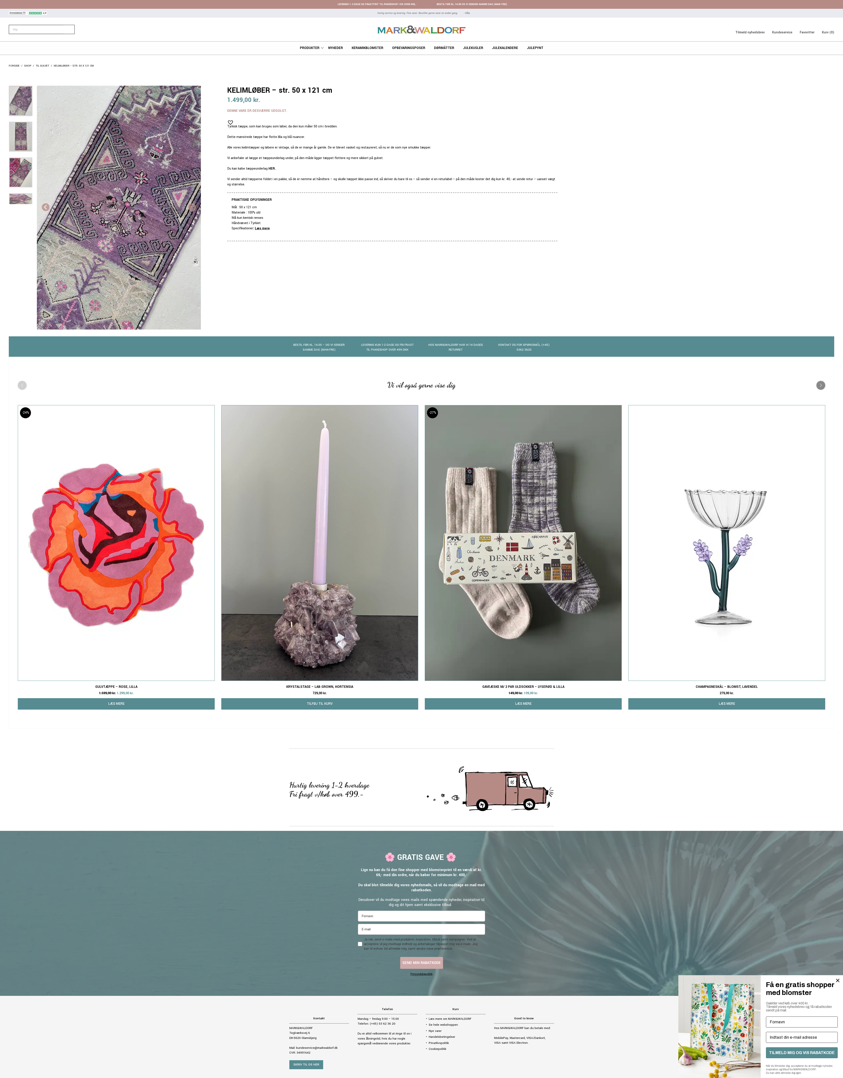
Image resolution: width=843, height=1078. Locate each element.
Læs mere (262, 228)
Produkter (309, 48)
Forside (14, 66)
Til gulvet (42, 66)
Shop (27, 66)
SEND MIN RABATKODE (421, 962)
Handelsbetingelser (442, 1037)
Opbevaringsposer (408, 48)
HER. (272, 168)
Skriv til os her (306, 1064)
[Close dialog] (837, 980)
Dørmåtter (444, 48)
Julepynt (535, 48)
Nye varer (435, 1031)
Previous (45, 207)
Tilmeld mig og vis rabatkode (802, 1053)
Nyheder (335, 48)
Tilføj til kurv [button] (320, 703)
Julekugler (473, 48)
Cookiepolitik (437, 1049)
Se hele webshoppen (443, 1025)
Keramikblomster (367, 48)
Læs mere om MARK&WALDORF (450, 1019)
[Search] (68, 29)
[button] (229, 121)
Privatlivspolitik (439, 1043)
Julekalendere (505, 48)
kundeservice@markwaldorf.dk (317, 1048)
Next (192, 207)
